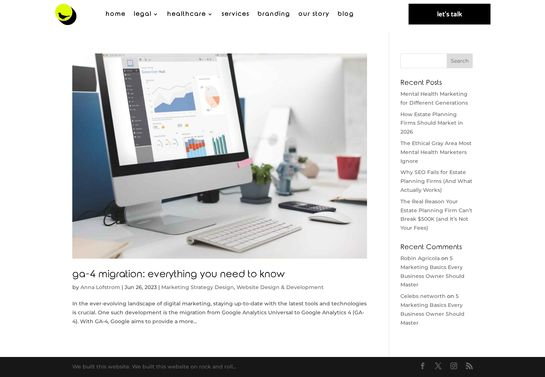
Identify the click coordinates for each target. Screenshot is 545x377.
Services (236, 14)
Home (116, 14)
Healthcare (186, 14)
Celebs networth (423, 296)
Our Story (314, 14)
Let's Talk (449, 14)
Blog (346, 14)
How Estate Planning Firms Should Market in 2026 (431, 123)
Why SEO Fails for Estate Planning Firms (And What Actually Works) (436, 181)
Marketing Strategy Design (197, 287)
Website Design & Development (280, 287)
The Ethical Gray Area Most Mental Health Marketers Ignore (436, 152)
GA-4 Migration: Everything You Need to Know (178, 274)
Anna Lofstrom (100, 287)
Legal (143, 14)
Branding (274, 14)
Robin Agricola (420, 258)
